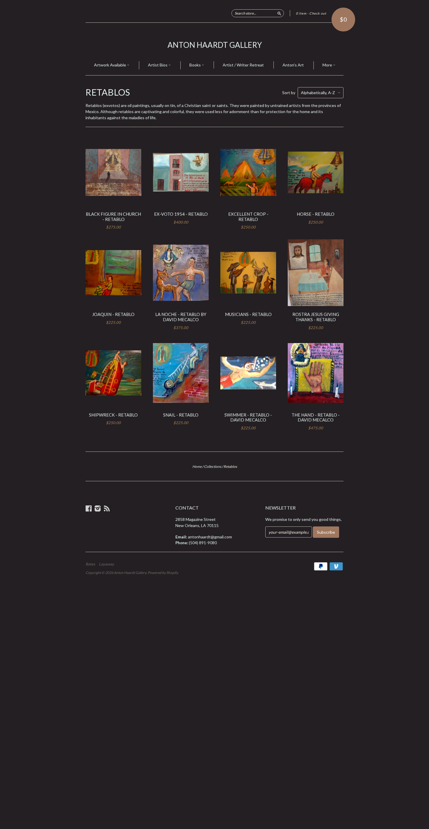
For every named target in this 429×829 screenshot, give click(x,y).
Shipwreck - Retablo (113, 414)
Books (195, 64)
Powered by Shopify (163, 572)
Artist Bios (158, 64)
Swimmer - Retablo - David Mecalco (248, 417)
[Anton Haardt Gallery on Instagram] (98, 508)
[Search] (279, 13)
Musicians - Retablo (248, 314)
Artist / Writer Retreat (243, 64)
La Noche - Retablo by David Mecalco (180, 317)
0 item (301, 13)
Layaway (106, 564)
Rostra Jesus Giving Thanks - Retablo (315, 317)
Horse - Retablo (315, 214)
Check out (317, 13)
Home (197, 466)
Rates (90, 564)
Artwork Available (110, 64)
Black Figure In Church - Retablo (113, 216)
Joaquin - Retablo (113, 314)
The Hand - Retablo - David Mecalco (316, 417)
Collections (212, 466)
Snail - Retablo (180, 414)
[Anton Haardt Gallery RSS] (107, 508)
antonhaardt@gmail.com (210, 536)
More (327, 64)
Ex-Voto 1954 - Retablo (181, 214)
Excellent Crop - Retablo (248, 216)
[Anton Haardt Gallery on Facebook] (89, 508)
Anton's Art (293, 64)
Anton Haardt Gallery (215, 45)
